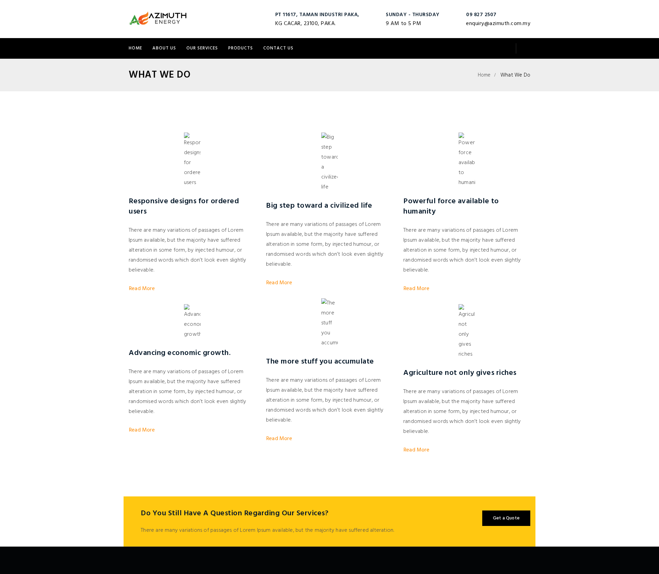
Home (135, 48)
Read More (142, 288)
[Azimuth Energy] (158, 18)
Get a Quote (506, 518)
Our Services (202, 48)
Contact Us (278, 48)
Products (240, 48)
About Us (164, 48)
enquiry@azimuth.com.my (498, 23)
